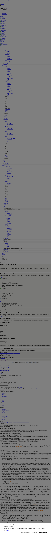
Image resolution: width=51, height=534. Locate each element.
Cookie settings (34, 532)
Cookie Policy (8, 530)
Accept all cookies (43, 532)
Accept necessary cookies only (25, 532)
